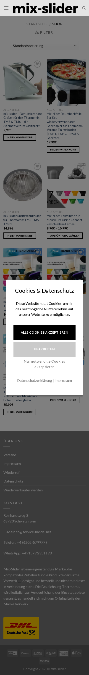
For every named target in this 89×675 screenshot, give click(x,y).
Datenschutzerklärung (34, 380)
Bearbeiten (44, 349)
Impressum (63, 380)
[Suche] (84, 8)
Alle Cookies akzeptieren (44, 332)
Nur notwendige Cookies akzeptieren (44, 364)
